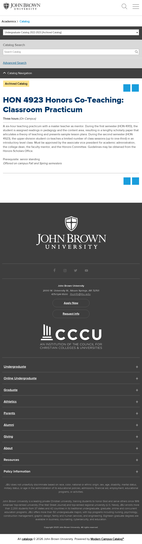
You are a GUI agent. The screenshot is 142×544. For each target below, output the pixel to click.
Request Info (71, 314)
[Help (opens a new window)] (135, 88)
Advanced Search (14, 62)
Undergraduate (15, 367)
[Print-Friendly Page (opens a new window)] (126, 88)
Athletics (10, 402)
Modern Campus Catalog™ (107, 539)
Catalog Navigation (19, 73)
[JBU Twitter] (75, 271)
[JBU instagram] (64, 271)
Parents (9, 413)
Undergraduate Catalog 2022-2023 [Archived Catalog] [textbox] (33, 32)
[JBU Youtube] (86, 271)
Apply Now (71, 303)
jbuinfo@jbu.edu (80, 294)
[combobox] (71, 32)
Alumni (9, 425)
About (8, 448)
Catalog (25, 21)
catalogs (27, 539)
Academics (9, 21)
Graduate (11, 390)
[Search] (136, 52)
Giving (8, 437)
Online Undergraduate (20, 378)
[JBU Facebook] (54, 271)
